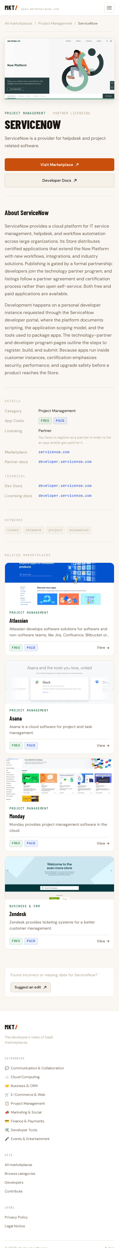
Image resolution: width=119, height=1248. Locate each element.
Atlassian (18, 621)
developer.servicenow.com (65, 461)
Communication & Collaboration (34, 1068)
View (101, 647)
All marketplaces (18, 23)
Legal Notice (15, 1226)
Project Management (55, 23)
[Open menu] (109, 8)
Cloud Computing (22, 1077)
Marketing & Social (23, 1112)
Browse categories (20, 1173)
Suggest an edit (28, 987)
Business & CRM (21, 1085)
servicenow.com (53, 452)
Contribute (13, 1191)
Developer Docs (56, 180)
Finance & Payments (24, 1121)
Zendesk (17, 914)
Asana (15, 718)
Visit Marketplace (56, 164)
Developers (14, 1182)
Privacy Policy (16, 1217)
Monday (17, 816)
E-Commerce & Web (25, 1094)
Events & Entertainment (27, 1138)
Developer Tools (21, 1130)
